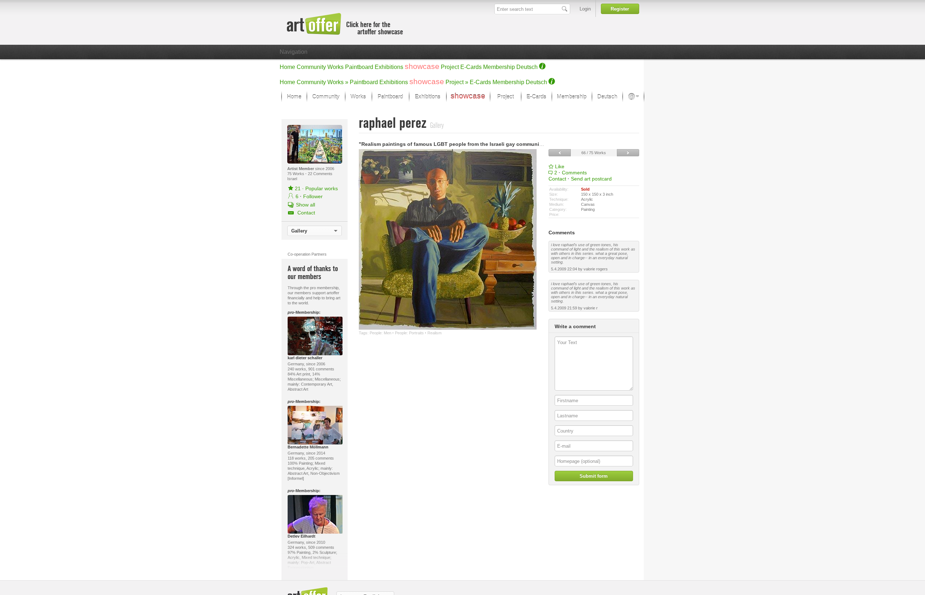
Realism (434, 333)
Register (620, 9)
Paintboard (359, 67)
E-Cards (471, 67)
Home (287, 67)
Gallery (299, 231)
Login (585, 9)
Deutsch (527, 67)
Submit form (594, 476)
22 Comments (320, 173)
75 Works (296, 173)
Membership (499, 67)
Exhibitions (389, 67)
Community (311, 67)
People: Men (380, 333)
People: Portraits (409, 333)
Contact (557, 179)
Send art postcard (591, 179)
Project (450, 67)
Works (335, 67)
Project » (457, 82)
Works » (337, 82)
